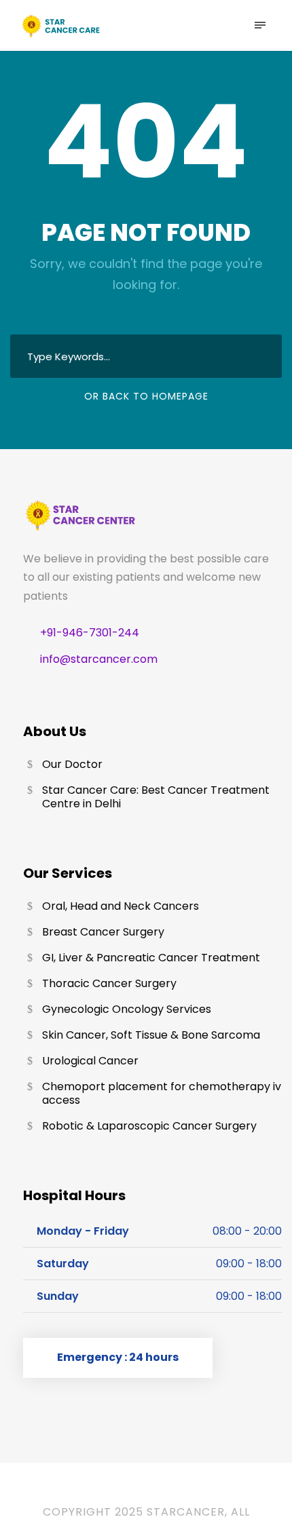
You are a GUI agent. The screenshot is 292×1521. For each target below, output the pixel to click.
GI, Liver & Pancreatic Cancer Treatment (151, 957)
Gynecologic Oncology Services (126, 1009)
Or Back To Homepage (146, 396)
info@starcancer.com (99, 659)
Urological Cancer (90, 1060)
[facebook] (118, 1493)
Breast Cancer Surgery (103, 932)
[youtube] (185, 1493)
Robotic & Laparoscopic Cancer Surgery (149, 1126)
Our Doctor (72, 764)
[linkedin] (151, 1493)
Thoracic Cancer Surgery (109, 983)
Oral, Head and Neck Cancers (120, 906)
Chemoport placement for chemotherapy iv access (161, 1093)
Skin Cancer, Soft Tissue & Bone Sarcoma (151, 1035)
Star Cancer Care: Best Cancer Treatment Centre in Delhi (156, 796)
